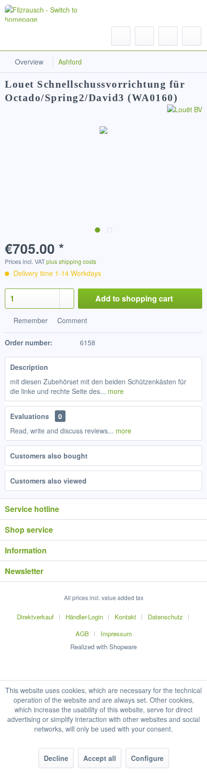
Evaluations (29, 416)
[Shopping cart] (191, 36)
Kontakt (125, 616)
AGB (82, 633)
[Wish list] (144, 36)
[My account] (168, 36)
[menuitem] (24, 36)
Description (29, 367)
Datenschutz (165, 616)
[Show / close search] (120, 36)
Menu (33, 35)
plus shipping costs (71, 261)
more (115, 391)
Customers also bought (49, 455)
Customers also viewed (48, 480)
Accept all (99, 758)
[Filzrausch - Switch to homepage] (49, 13)
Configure (147, 758)
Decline (56, 758)
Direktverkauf (35, 616)
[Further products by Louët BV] (184, 113)
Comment (71, 320)
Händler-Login (84, 616)
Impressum (116, 633)
